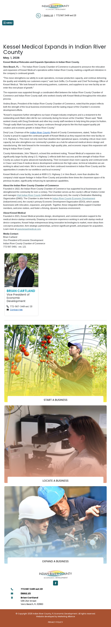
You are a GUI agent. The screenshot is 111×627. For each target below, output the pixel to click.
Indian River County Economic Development (73, 198)
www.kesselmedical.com (29, 229)
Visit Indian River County (29, 195)
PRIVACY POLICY (55, 622)
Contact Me (16, 310)
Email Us (48, 15)
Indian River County (40, 132)
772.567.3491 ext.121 (66, 15)
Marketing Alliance (66, 616)
